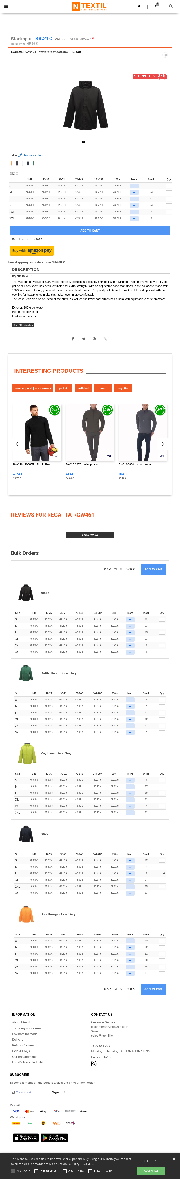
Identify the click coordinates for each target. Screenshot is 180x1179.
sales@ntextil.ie (102, 1035)
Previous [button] (17, 108)
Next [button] (166, 108)
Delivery (17, 1039)
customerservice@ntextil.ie (109, 1026)
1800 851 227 (100, 1045)
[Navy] (28, 163)
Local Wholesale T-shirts (29, 1062)
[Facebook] (73, 339)
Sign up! (58, 1092)
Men (103, 388)
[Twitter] (83, 339)
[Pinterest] (94, 339)
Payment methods (24, 1034)
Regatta (17, 51)
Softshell (83, 388)
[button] (139, 6)
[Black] (17, 163)
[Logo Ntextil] (90, 6)
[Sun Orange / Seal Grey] (11, 163)
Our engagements (24, 1056)
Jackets (63, 388)
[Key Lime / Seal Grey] (22, 163)
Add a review (90, 535)
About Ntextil (21, 1022)
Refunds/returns (23, 1045)
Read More (87, 1164)
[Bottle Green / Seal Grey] (33, 163)
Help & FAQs (21, 1051)
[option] (90, 106)
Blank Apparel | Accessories (32, 388)
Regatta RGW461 (22, 276)
